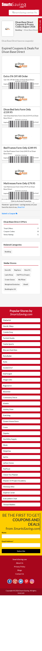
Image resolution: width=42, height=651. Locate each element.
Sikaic (5, 445)
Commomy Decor (10, 397)
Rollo (5, 362)
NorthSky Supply (10, 439)
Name (4, 533)
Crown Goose (10, 280)
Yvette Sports (8, 344)
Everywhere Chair (10, 498)
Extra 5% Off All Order (16, 76)
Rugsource (7, 385)
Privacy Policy (19, 567)
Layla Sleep (9, 275)
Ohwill (25, 284)
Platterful (7, 320)
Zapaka (6, 433)
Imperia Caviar (9, 492)
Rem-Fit (27, 270)
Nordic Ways (8, 326)
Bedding (18, 30)
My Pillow (21, 280)
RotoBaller (7, 356)
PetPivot (6, 469)
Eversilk (8, 270)
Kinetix (6, 403)
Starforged (7, 374)
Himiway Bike (8, 486)
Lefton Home (8, 463)
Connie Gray (8, 332)
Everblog (6, 415)
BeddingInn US (10, 289)
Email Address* (7, 541)
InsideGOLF (8, 368)
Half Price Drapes (23, 275)
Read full (21, 207)
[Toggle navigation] (37, 12)
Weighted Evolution (12, 284)
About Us (19, 563)
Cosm (5, 427)
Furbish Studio (9, 338)
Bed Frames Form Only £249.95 (20, 147)
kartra (5, 457)
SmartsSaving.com (21, 559)
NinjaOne (7, 451)
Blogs (19, 570)
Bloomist (6, 391)
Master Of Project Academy (14, 481)
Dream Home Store (11, 421)
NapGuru (17, 270)
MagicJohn (7, 380)
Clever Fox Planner (10, 475)
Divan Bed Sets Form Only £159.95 (17, 111)
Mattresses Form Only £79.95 (19, 183)
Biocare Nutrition (10, 350)
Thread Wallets (9, 504)
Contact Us (19, 574)
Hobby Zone (8, 409)
